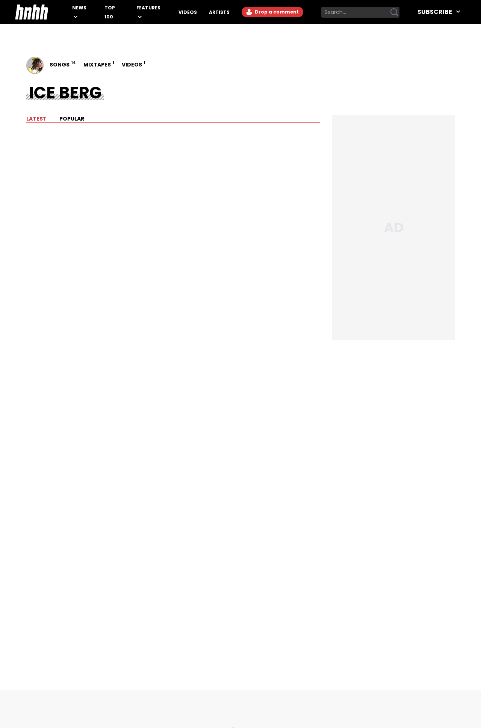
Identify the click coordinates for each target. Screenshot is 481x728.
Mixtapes (98, 64)
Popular (71, 118)
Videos (187, 12)
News (79, 8)
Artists (219, 12)
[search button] (394, 12)
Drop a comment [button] (276, 12)
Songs (62, 64)
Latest (36, 118)
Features (148, 8)
